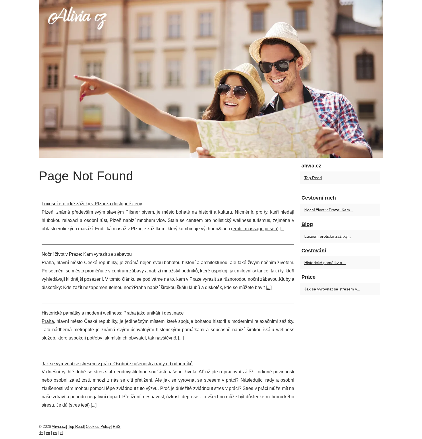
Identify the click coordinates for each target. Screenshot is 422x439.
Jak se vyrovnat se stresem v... (332, 289)
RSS (117, 426)
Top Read (313, 177)
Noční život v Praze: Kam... (328, 210)
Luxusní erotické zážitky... (327, 236)
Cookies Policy (98, 426)
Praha (48, 321)
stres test (79, 405)
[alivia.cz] (211, 79)
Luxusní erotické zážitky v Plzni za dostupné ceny (92, 203)
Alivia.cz (59, 426)
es (55, 433)
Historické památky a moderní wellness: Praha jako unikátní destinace (113, 313)
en (48, 433)
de (41, 433)
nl (61, 433)
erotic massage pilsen (255, 228)
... (282, 228)
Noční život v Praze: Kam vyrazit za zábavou (87, 254)
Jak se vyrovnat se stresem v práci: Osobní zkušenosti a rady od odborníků (117, 363)
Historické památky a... (325, 262)
